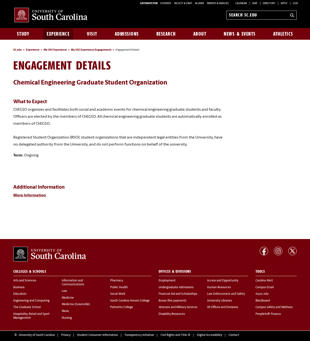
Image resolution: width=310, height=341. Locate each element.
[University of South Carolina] (49, 254)
